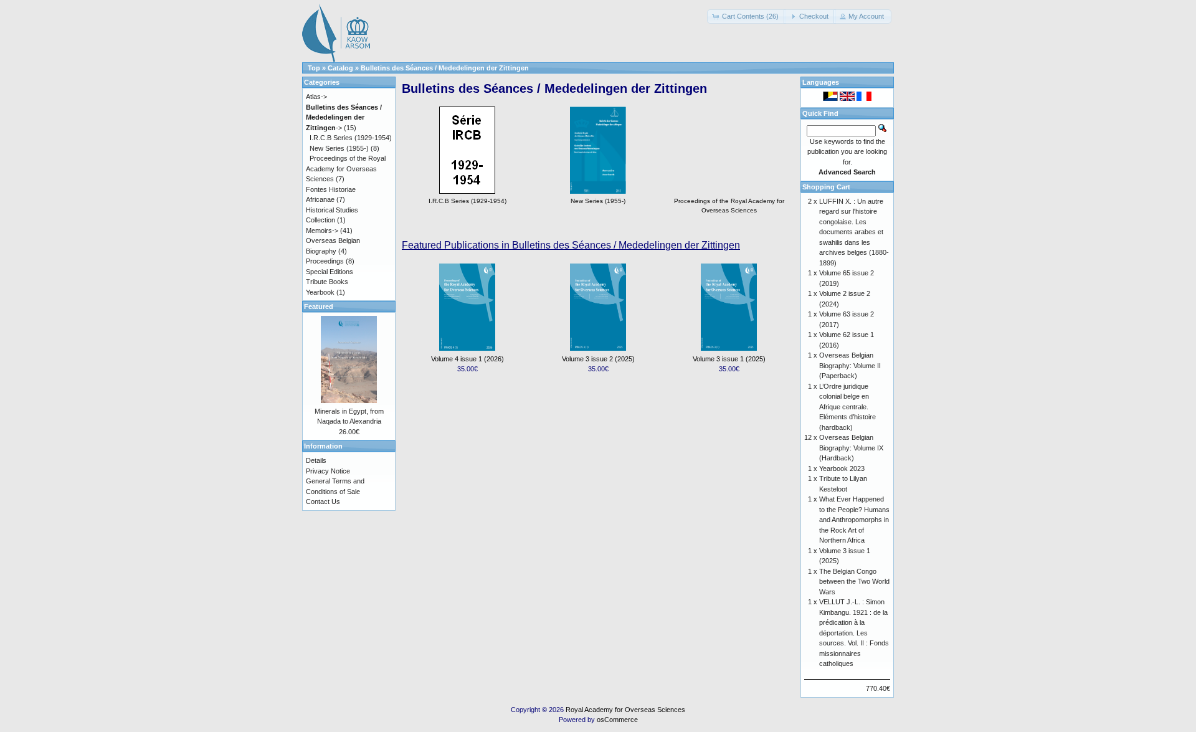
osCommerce (617, 719)
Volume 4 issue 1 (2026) (467, 359)
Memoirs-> (322, 230)
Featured (318, 306)
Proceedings (325, 261)
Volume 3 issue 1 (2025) (729, 359)
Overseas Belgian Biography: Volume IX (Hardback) (851, 448)
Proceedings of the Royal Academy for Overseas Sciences (729, 205)
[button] (746, 16)
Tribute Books (327, 281)
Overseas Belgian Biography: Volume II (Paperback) (850, 365)
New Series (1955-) (339, 148)
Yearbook (320, 292)
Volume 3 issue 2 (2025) (598, 359)
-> (344, 117)
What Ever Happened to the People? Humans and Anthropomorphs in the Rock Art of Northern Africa (854, 519)
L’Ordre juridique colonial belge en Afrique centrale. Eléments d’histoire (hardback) (847, 407)
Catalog (340, 68)
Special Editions (329, 271)
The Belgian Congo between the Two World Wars (854, 582)
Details (316, 460)
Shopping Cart (826, 187)
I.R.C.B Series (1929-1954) (351, 137)
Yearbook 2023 (842, 468)
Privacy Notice (328, 471)
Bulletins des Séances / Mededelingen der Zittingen (445, 68)
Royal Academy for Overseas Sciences (625, 709)
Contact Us (323, 501)
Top (314, 68)
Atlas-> (316, 96)
